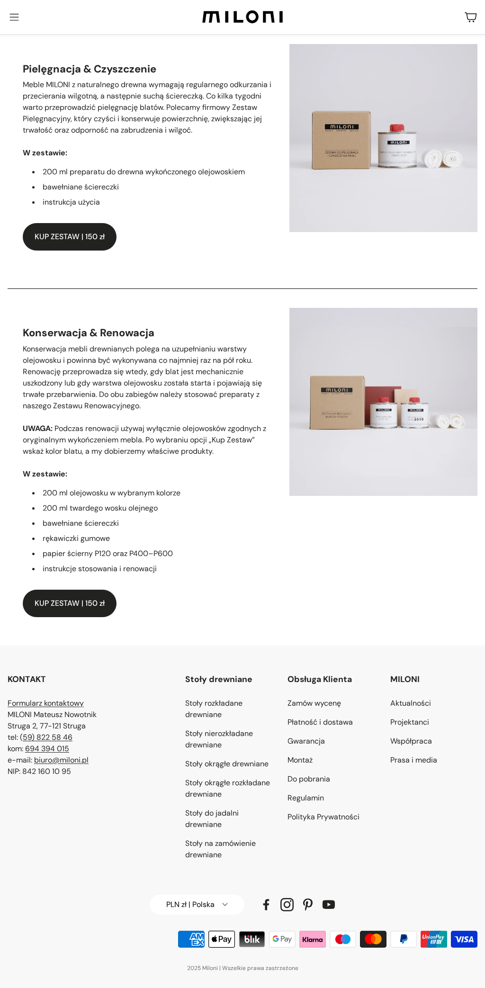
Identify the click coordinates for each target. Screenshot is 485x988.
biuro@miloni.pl (61, 760)
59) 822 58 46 (47, 737)
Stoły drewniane (218, 679)
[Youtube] (328, 904)
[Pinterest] (307, 904)
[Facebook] (266, 904)
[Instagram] (287, 904)
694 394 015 (47, 749)
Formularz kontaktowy (46, 703)
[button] (14, 17)
